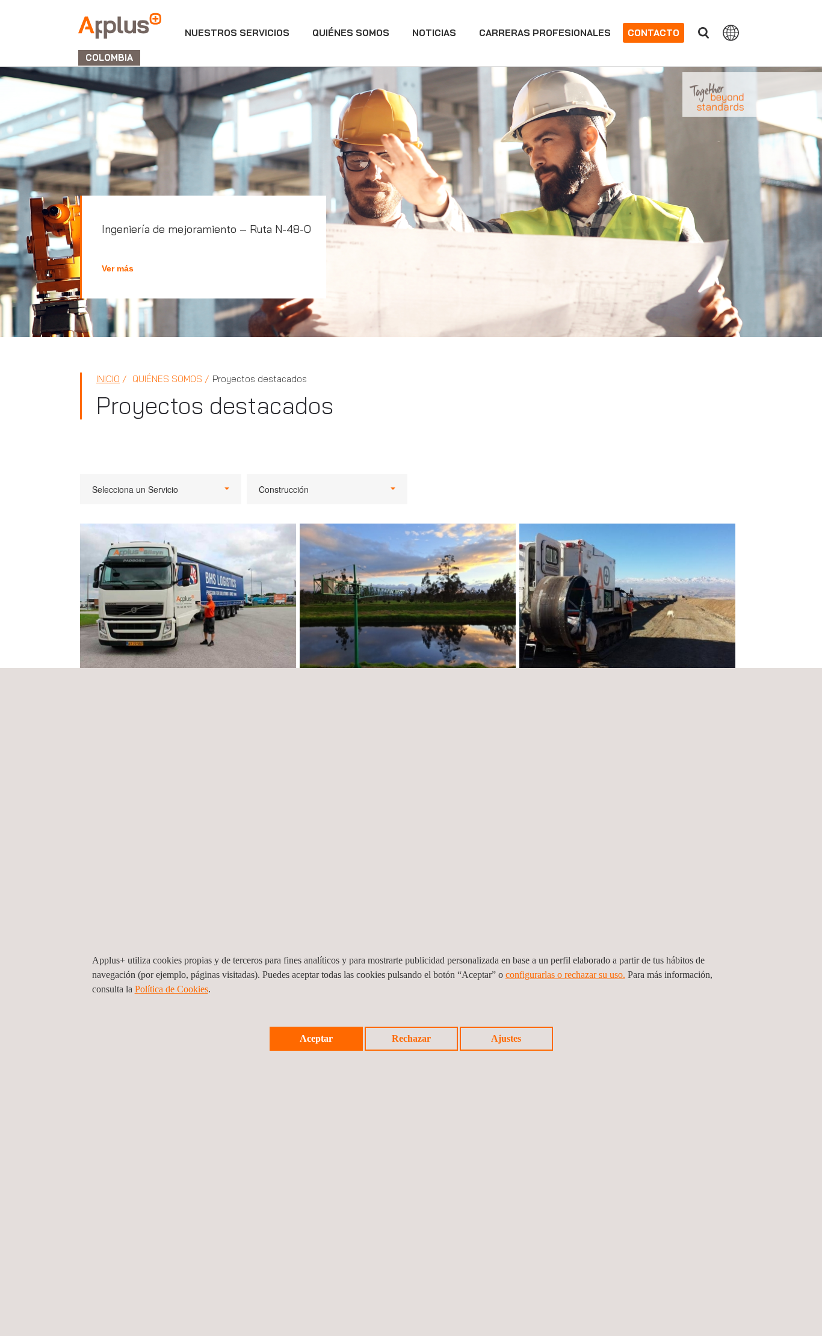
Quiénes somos (350, 33)
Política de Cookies (171, 989)
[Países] (731, 32)
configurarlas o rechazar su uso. (565, 975)
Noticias (434, 33)
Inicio (108, 379)
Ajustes (506, 1038)
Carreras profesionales (545, 33)
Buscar (703, 33)
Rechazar (411, 1038)
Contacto (653, 33)
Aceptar (316, 1038)
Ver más (118, 268)
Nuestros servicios (237, 33)
